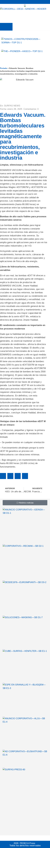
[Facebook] (45, 2)
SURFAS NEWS (12, 105)
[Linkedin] (48, 2)
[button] (6, 27)
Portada (3, 68)
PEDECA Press (27, 843)
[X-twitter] (42, 2)
